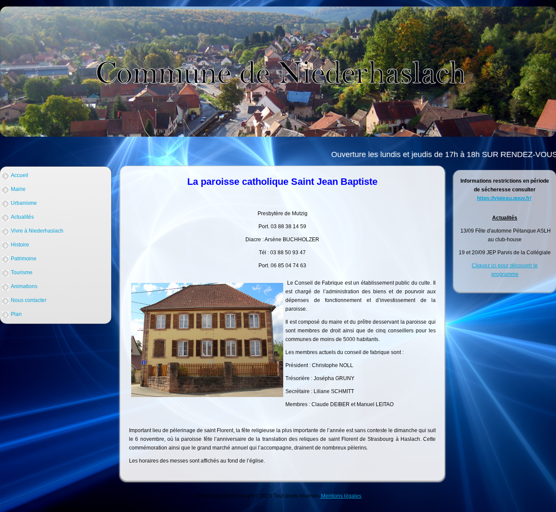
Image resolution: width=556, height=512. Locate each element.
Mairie (18, 189)
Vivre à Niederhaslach (37, 231)
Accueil (19, 175)
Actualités (22, 217)
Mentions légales (340, 496)
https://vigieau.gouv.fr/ (504, 198)
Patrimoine (23, 259)
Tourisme (22, 272)
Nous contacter (28, 300)
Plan (16, 314)
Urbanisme (24, 203)
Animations (24, 286)
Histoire (20, 245)
